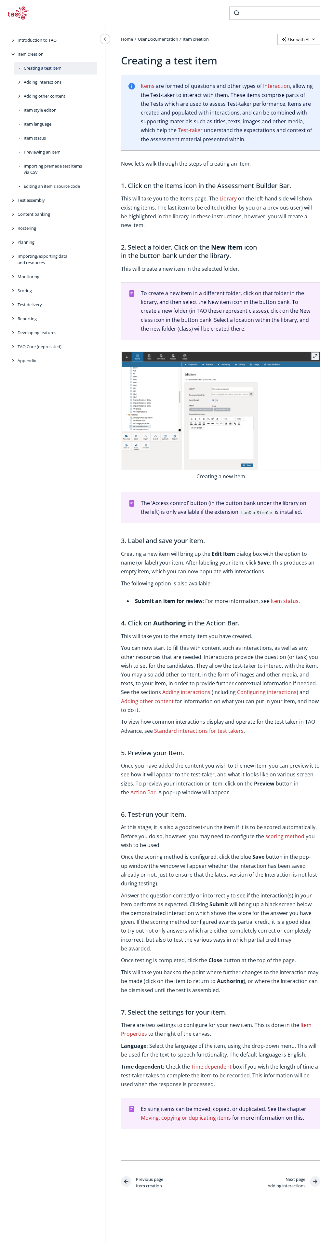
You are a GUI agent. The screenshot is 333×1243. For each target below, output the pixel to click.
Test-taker (190, 130)
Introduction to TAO (37, 40)
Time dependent (211, 1066)
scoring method (284, 836)
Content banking (34, 214)
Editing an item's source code (52, 186)
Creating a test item (42, 68)
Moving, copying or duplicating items (186, 1117)
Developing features (37, 332)
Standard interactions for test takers (199, 730)
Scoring (25, 291)
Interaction (276, 85)
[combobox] (275, 13)
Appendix (27, 360)
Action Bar (143, 792)
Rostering (27, 228)
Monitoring (28, 277)
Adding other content (44, 96)
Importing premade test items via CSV (53, 169)
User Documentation (158, 39)
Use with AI (299, 39)
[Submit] (237, 13)
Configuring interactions (267, 692)
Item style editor (40, 110)
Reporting (27, 318)
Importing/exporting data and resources (42, 259)
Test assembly (31, 200)
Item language (37, 124)
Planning (26, 242)
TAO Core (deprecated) (39, 346)
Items (147, 85)
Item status (35, 138)
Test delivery (30, 304)
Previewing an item (42, 152)
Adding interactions (42, 82)
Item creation (31, 54)
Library (228, 198)
